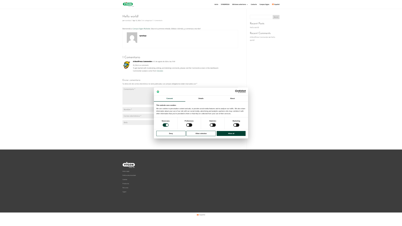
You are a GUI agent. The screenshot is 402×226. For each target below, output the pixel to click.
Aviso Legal (125, 171)
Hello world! (254, 27)
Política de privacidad (129, 175)
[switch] (189, 125)
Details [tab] (201, 98)
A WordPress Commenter (142, 61)
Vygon (124, 192)
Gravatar (160, 71)
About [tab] (232, 98)
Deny (171, 133)
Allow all (231, 133)
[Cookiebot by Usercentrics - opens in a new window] (236, 91)
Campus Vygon (264, 4)
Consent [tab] (169, 98)
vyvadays (128, 20)
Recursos (125, 187)
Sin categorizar (147, 20)
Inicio (216, 4)
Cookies (124, 179)
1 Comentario (158, 20)
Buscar (276, 17)
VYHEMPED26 (225, 4)
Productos (125, 183)
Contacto (254, 4)
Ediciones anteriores (239, 4)
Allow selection (201, 133)
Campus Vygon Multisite (141, 29)
